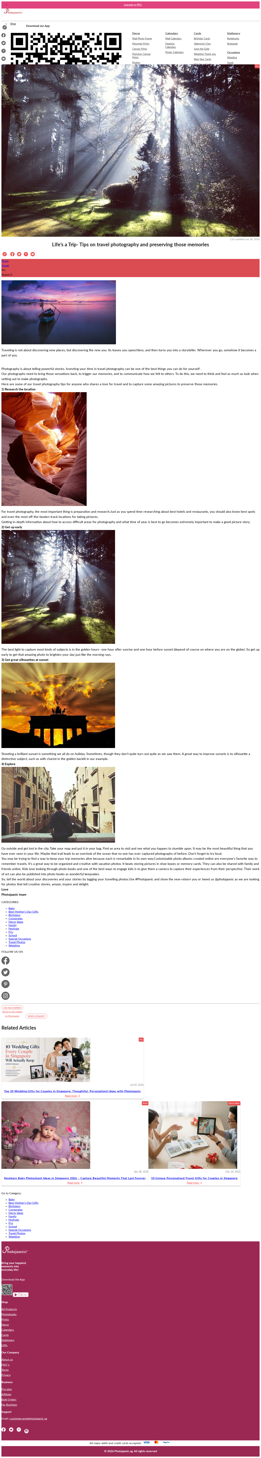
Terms (5, 1370)
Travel (230, 63)
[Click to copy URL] (4, 27)
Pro (11, 932)
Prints (5, 1319)
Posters (136, 63)
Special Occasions (20, 938)
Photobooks (9, 1314)
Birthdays (14, 915)
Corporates (16, 918)
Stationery (7, 1340)
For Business (9, 1404)
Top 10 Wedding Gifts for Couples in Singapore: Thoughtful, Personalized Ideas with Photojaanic (72, 1091)
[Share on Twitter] (3, 44)
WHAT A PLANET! (36, 1016)
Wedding (14, 945)
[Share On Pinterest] (3, 52)
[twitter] (12, 1430)
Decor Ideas (16, 922)
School (13, 935)
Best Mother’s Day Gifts (23, 911)
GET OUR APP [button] (133, 12)
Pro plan (6, 1389)
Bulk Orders (8, 1399)
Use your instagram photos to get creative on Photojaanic (12, 1008)
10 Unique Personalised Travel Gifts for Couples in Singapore (194, 1178)
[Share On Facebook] (3, 36)
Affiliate (6, 1394)
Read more (71, 1096)
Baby (12, 908)
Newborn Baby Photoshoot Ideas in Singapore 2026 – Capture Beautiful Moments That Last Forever (75, 1178)
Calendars (7, 1330)
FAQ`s (5, 1364)
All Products (9, 1309)
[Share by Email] (3, 60)
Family (13, 925)
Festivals (14, 928)
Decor (5, 1324)
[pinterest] (20, 1430)
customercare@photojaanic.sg (28, 1418)
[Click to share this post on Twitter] (19, 255)
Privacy (6, 1375)
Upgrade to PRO (133, 5)
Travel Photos (17, 942)
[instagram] (26, 1430)
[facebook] (4, 1430)
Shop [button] (13, 24)
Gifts (4, 1345)
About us (7, 1359)
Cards (5, 1335)
